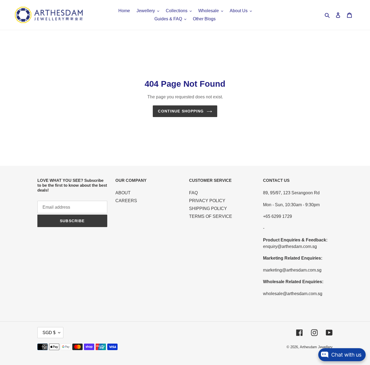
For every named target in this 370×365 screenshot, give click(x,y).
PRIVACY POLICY (207, 200)
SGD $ (49, 332)
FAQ (193, 192)
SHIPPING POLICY (208, 208)
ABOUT (123, 192)
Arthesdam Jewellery (316, 347)
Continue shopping (181, 111)
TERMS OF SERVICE (210, 216)
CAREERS (126, 200)
